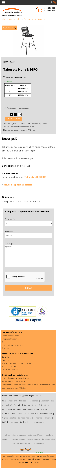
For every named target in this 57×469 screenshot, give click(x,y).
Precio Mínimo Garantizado (12, 345)
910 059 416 (49, 8)
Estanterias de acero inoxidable (40, 413)
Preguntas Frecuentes (10, 339)
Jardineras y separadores (34, 422)
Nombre (9, 231)
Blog (3, 342)
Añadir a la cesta (13, 119)
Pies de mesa (33, 401)
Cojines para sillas (9, 418)
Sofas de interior (30, 405)
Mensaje (9, 243)
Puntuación (10, 219)
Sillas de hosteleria (9, 401)
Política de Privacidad (10, 369)
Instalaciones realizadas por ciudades (16, 363)
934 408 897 (49, 10)
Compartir (8, 27)
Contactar (5, 357)
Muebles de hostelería (12, 19)
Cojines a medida (24, 418)
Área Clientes (7, 348)
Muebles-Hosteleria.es (18, 375)
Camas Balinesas (8, 409)
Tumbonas (38, 418)
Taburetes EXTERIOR (35, 177)
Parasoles (47, 418)
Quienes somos (8, 360)
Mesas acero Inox (19, 413)
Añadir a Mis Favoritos (15, 77)
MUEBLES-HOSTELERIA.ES (22, 354)
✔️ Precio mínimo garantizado (16, 108)
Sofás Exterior (44, 405)
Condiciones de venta (10, 335)
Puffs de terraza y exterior (12, 422)
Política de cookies (9, 366)
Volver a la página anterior (18, 184)
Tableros (22, 401)
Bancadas (17, 405)
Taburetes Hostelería (25, 409)
